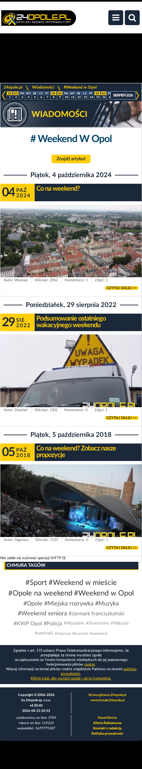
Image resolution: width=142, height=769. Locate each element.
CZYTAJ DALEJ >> (122, 288)
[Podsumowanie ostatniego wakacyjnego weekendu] (71, 374)
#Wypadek (74, 623)
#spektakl (44, 633)
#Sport (36, 582)
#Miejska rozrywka (68, 604)
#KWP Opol (28, 623)
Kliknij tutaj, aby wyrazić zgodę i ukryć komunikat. (71, 678)
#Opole (33, 604)
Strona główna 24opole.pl (107, 695)
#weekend (98, 633)
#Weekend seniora (42, 614)
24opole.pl (13, 87)
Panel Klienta (107, 717)
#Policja (53, 623)
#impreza (63, 633)
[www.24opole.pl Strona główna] (39, 21)
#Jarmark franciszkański (96, 613)
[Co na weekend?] (71, 244)
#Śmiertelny (97, 623)
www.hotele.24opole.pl (107, 700)
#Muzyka (107, 604)
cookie (89, 664)
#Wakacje (120, 623)
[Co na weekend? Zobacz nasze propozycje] (71, 504)
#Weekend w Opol (80, 87)
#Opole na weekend (40, 593)
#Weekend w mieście (83, 582)
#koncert (80, 633)
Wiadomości (43, 87)
